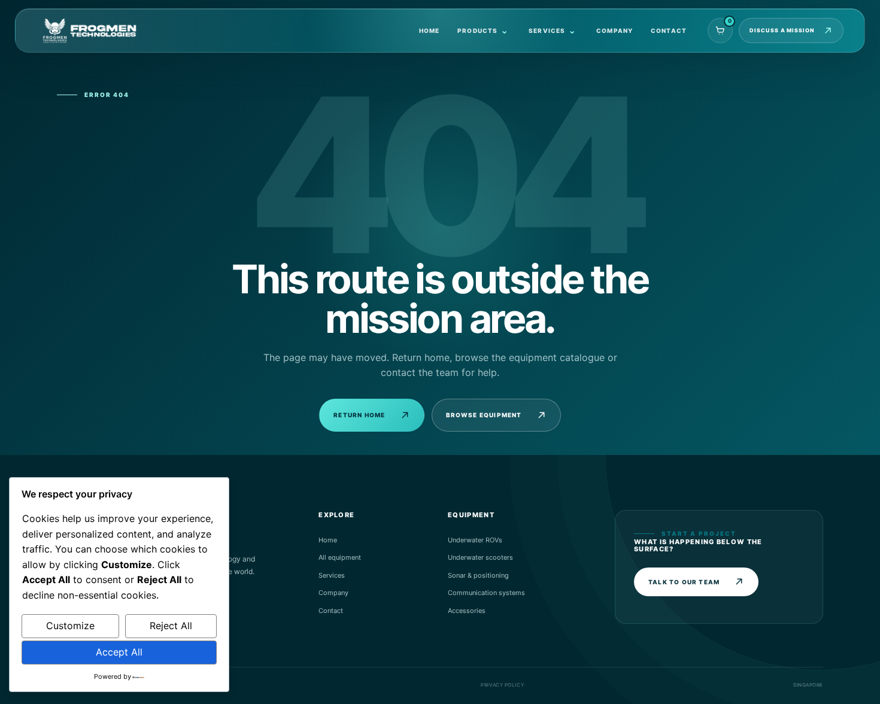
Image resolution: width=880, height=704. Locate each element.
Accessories (466, 610)
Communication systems (486, 592)
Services (547, 30)
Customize (70, 626)
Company (614, 30)
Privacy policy (502, 685)
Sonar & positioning (478, 575)
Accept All (119, 652)
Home (429, 30)
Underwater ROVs (475, 540)
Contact (669, 30)
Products (477, 30)
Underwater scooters (480, 557)
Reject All (171, 626)
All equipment (339, 557)
